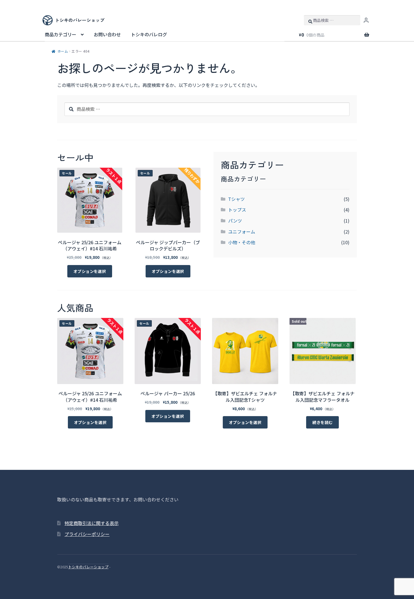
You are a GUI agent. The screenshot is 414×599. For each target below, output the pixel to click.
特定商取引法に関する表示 (91, 523)
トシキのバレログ (149, 34)
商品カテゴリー (60, 34)
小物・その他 (241, 242)
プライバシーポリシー (87, 534)
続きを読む (322, 422)
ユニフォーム (241, 231)
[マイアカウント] (366, 20)
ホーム (62, 51)
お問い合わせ (107, 34)
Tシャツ (236, 199)
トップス (237, 209)
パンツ (235, 220)
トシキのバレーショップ (88, 566)
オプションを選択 (90, 271)
